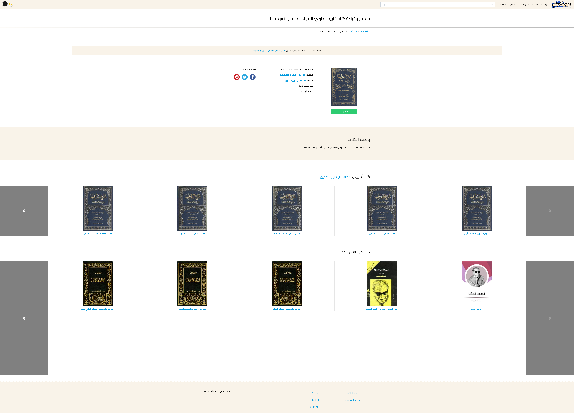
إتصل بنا (315, 400)
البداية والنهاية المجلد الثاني (192, 309)
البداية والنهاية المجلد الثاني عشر (97, 309)
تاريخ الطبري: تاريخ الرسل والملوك (269, 50)
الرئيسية (365, 31)
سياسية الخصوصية (353, 400)
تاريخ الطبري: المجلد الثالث (287, 233)
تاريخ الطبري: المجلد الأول (476, 233)
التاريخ (302, 75)
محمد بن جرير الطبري (295, 80)
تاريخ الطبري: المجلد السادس (97, 233)
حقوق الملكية (353, 393)
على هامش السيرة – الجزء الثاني (382, 309)
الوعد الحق (476, 309)
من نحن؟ (315, 393)
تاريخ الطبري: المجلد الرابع (192, 233)
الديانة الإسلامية (287, 75)
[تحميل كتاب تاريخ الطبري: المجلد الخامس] (344, 87)
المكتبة (353, 31)
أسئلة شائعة (315, 407)
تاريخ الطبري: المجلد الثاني (382, 233)
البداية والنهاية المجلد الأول (287, 309)
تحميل (345, 111)
